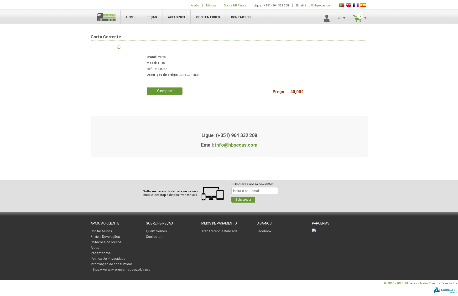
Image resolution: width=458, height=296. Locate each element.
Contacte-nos (101, 231)
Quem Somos (156, 231)
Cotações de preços (106, 242)
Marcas (211, 5)
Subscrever (243, 199)
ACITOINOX (176, 17)
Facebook (264, 231)
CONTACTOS (241, 17)
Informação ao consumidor (111, 264)
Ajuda (195, 5)
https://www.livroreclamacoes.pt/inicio (121, 269)
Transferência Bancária (219, 231)
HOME (130, 17)
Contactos (154, 237)
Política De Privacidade (108, 258)
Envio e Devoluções (105, 237)
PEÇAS (151, 17)
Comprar (164, 91)
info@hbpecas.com (319, 5)
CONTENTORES (208, 17)
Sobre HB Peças (235, 5)
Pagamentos (101, 253)
